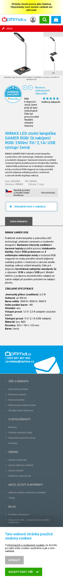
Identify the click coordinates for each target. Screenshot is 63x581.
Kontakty (12, 443)
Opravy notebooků (17, 460)
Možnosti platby (16, 400)
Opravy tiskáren (16, 470)
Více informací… (48, 192)
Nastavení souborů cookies (21, 438)
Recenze (12, 427)
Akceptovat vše (20, 571)
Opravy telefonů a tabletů (20, 465)
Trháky (11, 498)
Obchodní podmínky (18, 389)
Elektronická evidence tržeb (21, 405)
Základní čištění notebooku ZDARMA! (27, 492)
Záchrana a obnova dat (19, 476)
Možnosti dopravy (17, 394)
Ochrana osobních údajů (20, 432)
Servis (13, 452)
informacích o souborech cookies (26, 545)
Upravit (14, 560)
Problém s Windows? (18, 514)
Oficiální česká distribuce (20, 410)
